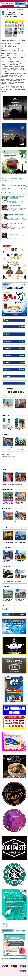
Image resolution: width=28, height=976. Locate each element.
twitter (21, 1)
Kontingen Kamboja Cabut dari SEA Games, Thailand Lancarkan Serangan (20, 522)
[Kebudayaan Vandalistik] (8, 496)
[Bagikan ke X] (4, 180)
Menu (1, 6)
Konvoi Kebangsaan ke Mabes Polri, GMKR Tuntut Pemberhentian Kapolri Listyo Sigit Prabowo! (8, 448)
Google (26, 975)
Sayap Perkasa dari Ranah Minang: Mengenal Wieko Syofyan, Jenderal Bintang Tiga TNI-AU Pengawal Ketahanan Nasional (20, 541)
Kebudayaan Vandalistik (8, 502)
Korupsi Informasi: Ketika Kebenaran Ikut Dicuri (20, 580)
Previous (26, 405)
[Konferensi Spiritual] (20, 496)
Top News (6, 614)
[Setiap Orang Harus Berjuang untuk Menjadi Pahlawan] (20, 422)
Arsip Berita (14, 614)
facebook (23, 1)
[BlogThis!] (3, 180)
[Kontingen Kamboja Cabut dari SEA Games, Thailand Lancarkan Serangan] (20, 516)
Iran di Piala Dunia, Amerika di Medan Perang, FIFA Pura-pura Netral (8, 522)
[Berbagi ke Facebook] (6, 180)
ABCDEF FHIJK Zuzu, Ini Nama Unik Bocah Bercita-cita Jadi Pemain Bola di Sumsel (14, 14)
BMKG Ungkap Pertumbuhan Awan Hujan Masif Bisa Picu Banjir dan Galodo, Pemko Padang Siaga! (20, 600)
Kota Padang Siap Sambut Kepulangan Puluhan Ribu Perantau (20, 483)
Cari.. (26, 6)
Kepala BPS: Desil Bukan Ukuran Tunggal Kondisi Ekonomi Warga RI (8, 580)
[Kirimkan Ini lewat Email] (1, 180)
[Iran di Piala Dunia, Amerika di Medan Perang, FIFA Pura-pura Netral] (8, 516)
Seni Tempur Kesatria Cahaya (7, 409)
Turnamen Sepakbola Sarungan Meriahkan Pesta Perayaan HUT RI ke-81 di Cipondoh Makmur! (20, 448)
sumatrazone (2, 975)
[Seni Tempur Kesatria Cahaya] (8, 403)
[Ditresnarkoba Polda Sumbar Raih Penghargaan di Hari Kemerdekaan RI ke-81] (8, 554)
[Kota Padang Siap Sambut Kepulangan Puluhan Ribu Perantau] (20, 477)
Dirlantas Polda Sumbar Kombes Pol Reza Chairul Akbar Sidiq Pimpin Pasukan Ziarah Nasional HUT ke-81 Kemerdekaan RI (20, 561)
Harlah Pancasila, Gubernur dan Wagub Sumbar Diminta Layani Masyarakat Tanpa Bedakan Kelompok (8, 429)
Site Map (5, 923)
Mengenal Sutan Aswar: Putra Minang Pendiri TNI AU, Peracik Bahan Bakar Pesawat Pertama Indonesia (8, 541)
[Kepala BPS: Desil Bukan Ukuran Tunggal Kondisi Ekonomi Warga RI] (8, 574)
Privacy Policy (6, 924)
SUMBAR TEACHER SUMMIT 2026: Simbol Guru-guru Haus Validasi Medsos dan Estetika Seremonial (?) (20, 409)
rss (27, 1)
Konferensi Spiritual (19, 502)
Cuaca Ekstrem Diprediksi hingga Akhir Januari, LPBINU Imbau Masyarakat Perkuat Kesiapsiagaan (8, 600)
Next (2, 405)
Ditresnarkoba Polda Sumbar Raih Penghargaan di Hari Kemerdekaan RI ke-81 (8, 561)
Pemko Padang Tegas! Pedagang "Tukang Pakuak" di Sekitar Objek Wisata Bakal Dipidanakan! (8, 483)
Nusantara (12, 178)
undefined (16, 198)
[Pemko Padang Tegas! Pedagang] (8, 477)
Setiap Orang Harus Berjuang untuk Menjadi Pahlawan (20, 429)
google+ (25, 1)
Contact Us (5, 926)
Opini (3, 396)
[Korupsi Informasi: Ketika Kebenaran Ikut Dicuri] (20, 574)
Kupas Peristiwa (7, 178)
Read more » (14, 202)
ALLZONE (22, 614)
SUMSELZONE (18, 178)
